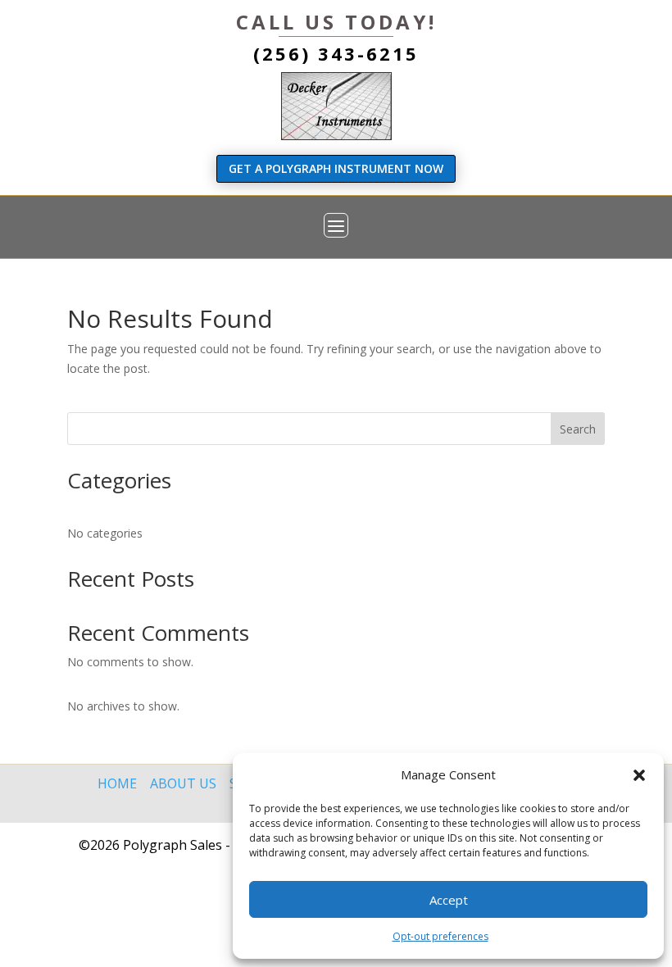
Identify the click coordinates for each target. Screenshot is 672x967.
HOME (117, 783)
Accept (448, 900)
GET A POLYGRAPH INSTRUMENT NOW (336, 168)
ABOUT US (185, 783)
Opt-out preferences (440, 936)
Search (578, 429)
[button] (639, 775)
